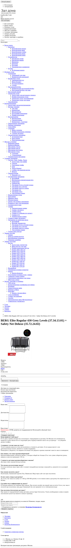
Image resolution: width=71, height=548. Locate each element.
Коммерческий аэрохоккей (20, 77)
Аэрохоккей (12, 73)
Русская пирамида (17, 83)
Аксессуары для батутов (19, 245)
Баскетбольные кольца (19, 48)
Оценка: (3, 431)
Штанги (14, 171)
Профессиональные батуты (20, 248)
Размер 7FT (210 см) (18, 263)
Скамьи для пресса (18, 210)
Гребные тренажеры (14, 125)
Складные (15, 153)
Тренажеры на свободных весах (18, 220)
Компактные (16, 110)
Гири (13, 166)
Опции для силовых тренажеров (18, 201)
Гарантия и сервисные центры (14, 532)
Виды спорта (8, 45)
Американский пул (18, 80)
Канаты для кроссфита (19, 293)
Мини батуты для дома (19, 246)
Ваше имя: (4, 404)
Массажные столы (14, 151)
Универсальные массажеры (16, 156)
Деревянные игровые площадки (18, 270)
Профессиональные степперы (21, 132)
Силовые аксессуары (14, 205)
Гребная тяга (16, 183)
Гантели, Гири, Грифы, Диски (17, 160)
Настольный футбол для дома (21, 90)
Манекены (15, 62)
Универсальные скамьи (19, 216)
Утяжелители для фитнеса (16, 301)
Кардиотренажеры (10, 103)
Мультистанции (13, 200)
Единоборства (12, 57)
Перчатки (15, 63)
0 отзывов (4, 385)
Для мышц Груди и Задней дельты (22, 185)
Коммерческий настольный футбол (23, 88)
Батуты (10, 243)
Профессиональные (18, 115)
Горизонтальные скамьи (19, 208)
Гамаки (10, 235)
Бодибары (11, 286)
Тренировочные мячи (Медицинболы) (20, 299)
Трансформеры (13, 102)
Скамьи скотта (16, 211)
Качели (10, 271)
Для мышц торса (17, 191)
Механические (16, 112)
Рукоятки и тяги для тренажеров (18, 203)
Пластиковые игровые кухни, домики (20, 275)
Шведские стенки (13, 280)
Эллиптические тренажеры (16, 135)
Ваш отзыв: (4, 428)
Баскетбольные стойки (19, 52)
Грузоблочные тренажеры (16, 176)
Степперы (11, 128)
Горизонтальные (17, 120)
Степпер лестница (17, 133)
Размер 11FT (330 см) (18, 251)
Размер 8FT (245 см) (18, 265)
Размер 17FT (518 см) (18, 260)
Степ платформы (13, 294)
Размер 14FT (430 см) (18, 255)
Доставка (7, 306)
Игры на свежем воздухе (16, 236)
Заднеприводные (17, 137)
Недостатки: (5, 420)
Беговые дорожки (13, 107)
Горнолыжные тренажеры (16, 123)
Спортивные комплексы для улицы (19, 278)
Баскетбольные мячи (18, 50)
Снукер (14, 85)
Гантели (14, 163)
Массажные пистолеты (15, 150)
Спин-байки (12, 127)
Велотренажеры (13, 117)
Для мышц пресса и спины (20, 188)
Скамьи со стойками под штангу (22, 213)
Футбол (10, 68)
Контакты (7, 311)
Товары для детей (10, 241)
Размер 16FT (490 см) (18, 258)
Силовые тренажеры (10, 158)
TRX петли (11, 283)
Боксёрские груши (17, 58)
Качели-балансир (17, 273)
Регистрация (8, 5)
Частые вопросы (9, 401)
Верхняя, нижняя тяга (19, 223)
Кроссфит (11, 291)
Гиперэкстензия (13, 173)
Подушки (15, 65)
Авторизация (8, 6)
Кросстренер (16, 138)
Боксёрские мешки (18, 60)
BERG (3, 368)
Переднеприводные (18, 140)
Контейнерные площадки (16, 238)
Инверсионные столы (15, 195)
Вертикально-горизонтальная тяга (22, 180)
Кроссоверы (12, 196)
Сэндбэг (10, 298)
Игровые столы (9, 72)
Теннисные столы (13, 93)
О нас (6, 304)
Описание (7, 396)
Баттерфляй (15, 178)
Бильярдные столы (14, 78)
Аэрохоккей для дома (18, 75)
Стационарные (16, 155)
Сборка (6, 309)
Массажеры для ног (14, 147)
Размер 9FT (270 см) (18, 266)
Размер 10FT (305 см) (18, 250)
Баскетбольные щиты (18, 53)
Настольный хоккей (14, 92)
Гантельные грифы (18, 165)
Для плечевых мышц (18, 193)
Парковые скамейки (14, 240)
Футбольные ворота (18, 70)
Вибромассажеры (13, 143)
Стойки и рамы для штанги (16, 218)
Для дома (15, 108)
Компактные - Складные (19, 122)
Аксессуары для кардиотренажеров (19, 105)
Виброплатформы (13, 145)
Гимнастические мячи (15, 288)
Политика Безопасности (12, 524)
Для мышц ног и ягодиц (19, 186)
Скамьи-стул (16, 215)
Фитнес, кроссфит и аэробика (13, 281)
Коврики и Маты (13, 289)
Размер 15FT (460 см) (18, 256)
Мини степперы (17, 130)
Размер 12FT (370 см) (18, 253)
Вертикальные (16, 118)
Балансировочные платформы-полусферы (21, 284)
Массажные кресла (14, 148)
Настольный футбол (14, 87)
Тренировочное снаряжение (20, 67)
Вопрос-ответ (8, 399)
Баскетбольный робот (19, 55)
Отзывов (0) (8, 398)
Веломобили (12, 268)
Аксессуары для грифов (19, 161)
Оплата (6, 308)
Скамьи (10, 206)
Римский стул (16, 175)
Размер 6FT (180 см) (18, 261)
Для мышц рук (16, 190)
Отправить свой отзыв (7, 435)
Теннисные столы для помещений (22, 98)
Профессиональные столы (20, 97)
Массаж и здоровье (10, 142)
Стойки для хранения (15, 296)
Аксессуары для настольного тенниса (24, 95)
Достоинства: (5, 412)
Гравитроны (16, 181)
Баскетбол (11, 47)
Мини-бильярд (16, 82)
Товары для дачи (9, 233)
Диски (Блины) (16, 168)
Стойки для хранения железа (21, 170)
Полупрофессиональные (19, 113)
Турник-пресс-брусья (14, 231)
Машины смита (13, 198)
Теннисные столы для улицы (21, 100)
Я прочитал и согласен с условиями (22, 507)
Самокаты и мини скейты (16, 276)
